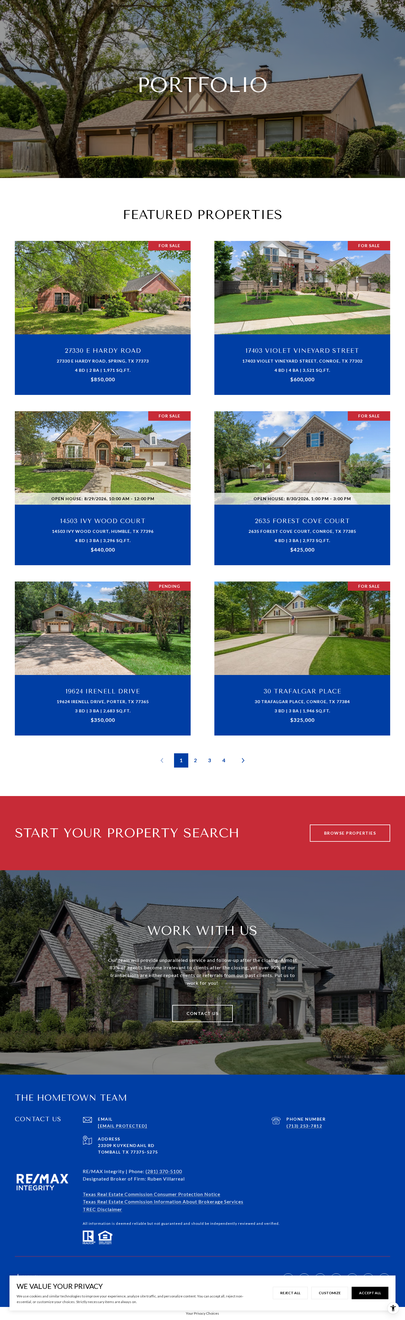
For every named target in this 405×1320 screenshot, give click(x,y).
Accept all (370, 1293)
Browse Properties (350, 832)
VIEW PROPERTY (103, 314)
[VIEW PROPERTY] (103, 309)
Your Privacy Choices (202, 1313)
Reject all (290, 1293)
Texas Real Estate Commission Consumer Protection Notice (151, 1194)
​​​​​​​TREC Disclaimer (102, 1209)
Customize (330, 1293)
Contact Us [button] (202, 1013)
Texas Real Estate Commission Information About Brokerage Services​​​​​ (163, 1201)
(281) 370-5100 (164, 1171)
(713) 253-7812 (304, 1125)
